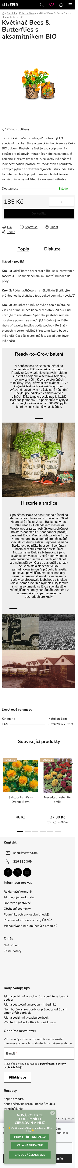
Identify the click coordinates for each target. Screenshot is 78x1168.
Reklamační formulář (18, 892)
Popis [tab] (23, 249)
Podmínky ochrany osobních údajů (27, 914)
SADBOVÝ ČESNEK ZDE (30, 1155)
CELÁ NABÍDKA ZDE (30, 1145)
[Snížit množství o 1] (52, 202)
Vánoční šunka (13, 1109)
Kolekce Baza (58, 719)
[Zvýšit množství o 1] (71, 202)
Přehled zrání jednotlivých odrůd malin (30, 1022)
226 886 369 (22, 861)
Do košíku (39, 213)
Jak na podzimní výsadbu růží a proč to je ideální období (36, 998)
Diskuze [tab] (52, 249)
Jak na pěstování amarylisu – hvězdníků (30, 1004)
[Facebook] (8, 872)
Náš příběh (11, 945)
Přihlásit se (17, 1078)
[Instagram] (17, 872)
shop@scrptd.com (25, 853)
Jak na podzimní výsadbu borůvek (26, 1018)
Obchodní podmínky (17, 909)
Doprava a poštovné (17, 903)
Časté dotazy (12, 951)
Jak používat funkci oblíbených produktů (30, 926)
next (74, 773)
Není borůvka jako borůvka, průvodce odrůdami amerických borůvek (35, 1011)
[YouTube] (27, 872)
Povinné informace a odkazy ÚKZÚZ (28, 920)
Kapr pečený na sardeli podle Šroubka (29, 1104)
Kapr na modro (14, 1099)
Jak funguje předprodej (19, 897)
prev (4, 773)
